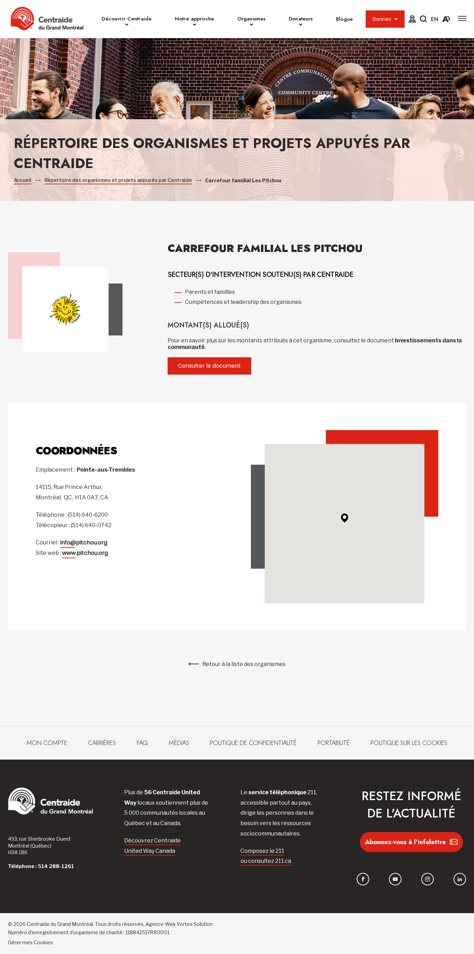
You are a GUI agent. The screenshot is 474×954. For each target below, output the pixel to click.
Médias (179, 742)
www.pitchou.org (85, 553)
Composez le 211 (262, 851)
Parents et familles (210, 292)
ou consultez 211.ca (265, 861)
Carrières (102, 742)
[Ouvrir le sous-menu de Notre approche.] (194, 25)
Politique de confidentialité (253, 742)
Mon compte (47, 742)
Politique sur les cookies (409, 742)
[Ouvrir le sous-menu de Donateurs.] (301, 25)
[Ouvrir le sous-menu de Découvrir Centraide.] (127, 25)
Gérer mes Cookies (30, 942)
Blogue (344, 19)
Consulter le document (209, 366)
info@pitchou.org (83, 542)
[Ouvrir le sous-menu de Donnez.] (396, 19)
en (434, 19)
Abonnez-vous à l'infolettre (405, 842)
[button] (462, 18)
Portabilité (334, 742)
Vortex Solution (195, 924)
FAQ (142, 742)
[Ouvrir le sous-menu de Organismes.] (251, 25)
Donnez (382, 19)
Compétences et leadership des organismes (243, 302)
